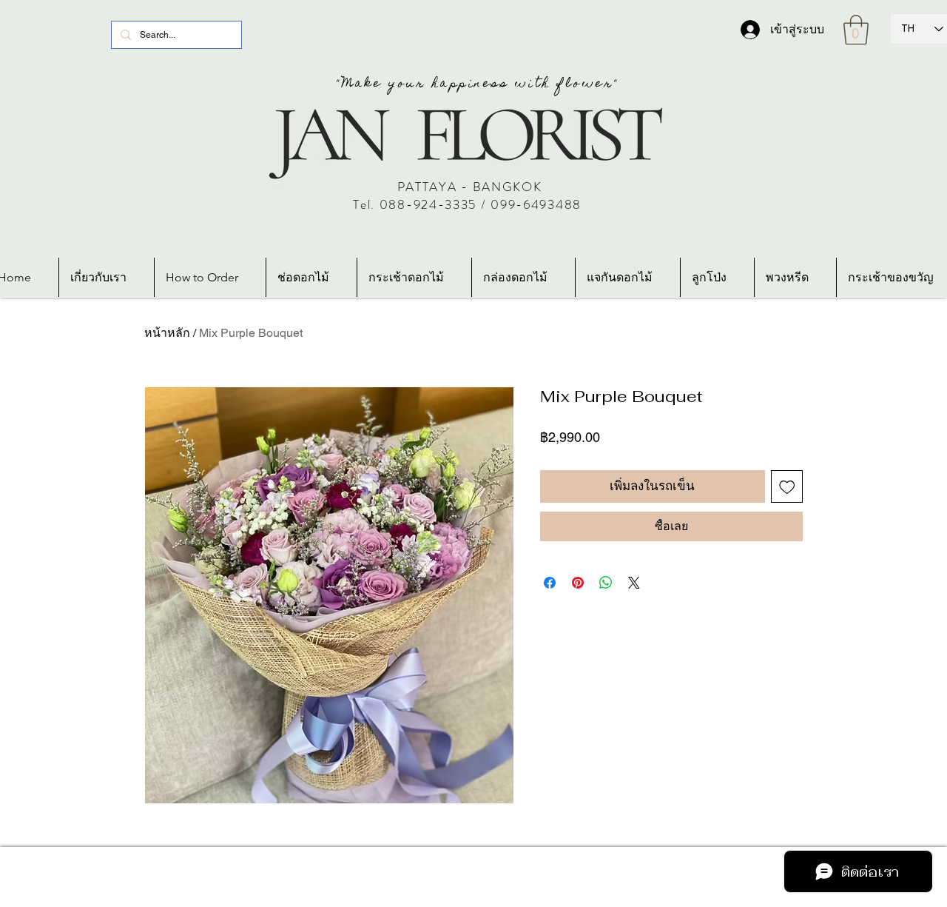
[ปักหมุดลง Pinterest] (578, 583)
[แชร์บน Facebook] (550, 583)
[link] (856, 29)
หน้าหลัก (167, 333)
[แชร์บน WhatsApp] (606, 583)
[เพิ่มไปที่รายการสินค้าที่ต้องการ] (787, 486)
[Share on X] (634, 583)
